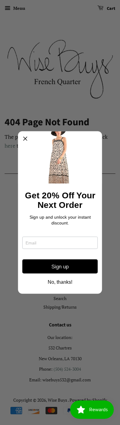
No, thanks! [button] (60, 282)
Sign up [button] (60, 266)
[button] (25, 138)
